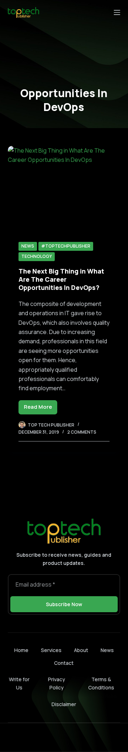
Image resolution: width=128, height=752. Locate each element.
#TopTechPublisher (65, 246)
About (81, 650)
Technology (36, 256)
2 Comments (81, 432)
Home (21, 650)
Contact (64, 663)
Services (51, 650)
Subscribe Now (64, 604)
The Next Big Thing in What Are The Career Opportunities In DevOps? (61, 279)
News (27, 246)
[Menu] (117, 12)
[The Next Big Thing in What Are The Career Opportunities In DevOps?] (64, 188)
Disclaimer (64, 704)
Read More (40, 408)
